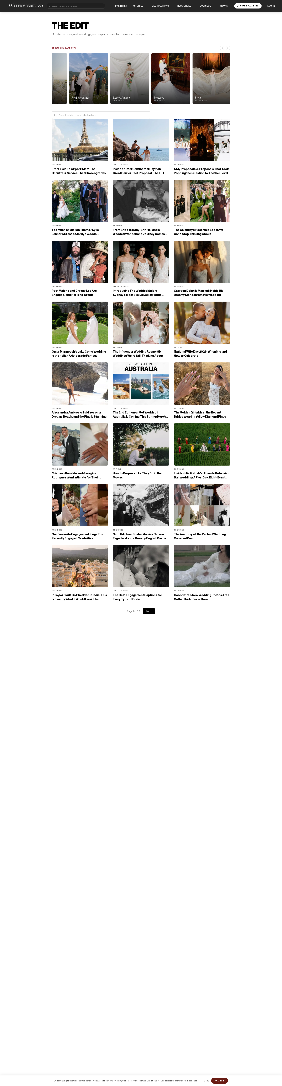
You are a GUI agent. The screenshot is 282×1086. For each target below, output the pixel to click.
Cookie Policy (128, 1080)
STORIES (138, 6)
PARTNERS (121, 6)
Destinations (160, 6)
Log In (271, 6)
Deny (206, 1080)
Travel (224, 6)
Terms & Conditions (148, 1080)
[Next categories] (228, 48)
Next (148, 611)
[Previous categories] (222, 48)
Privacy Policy (115, 1080)
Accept (219, 1080)
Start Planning (249, 6)
